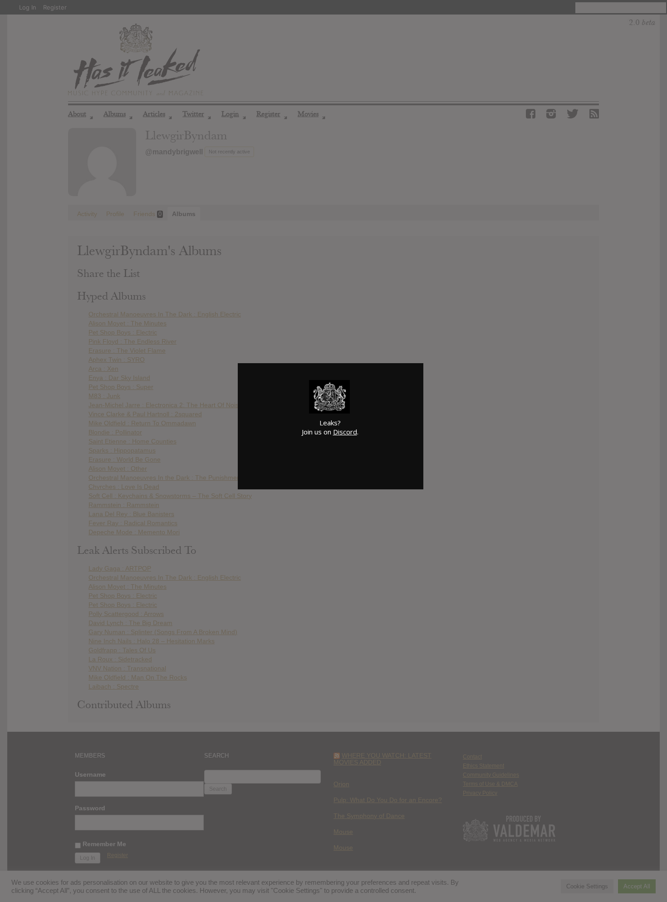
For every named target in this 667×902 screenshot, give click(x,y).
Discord (345, 431)
